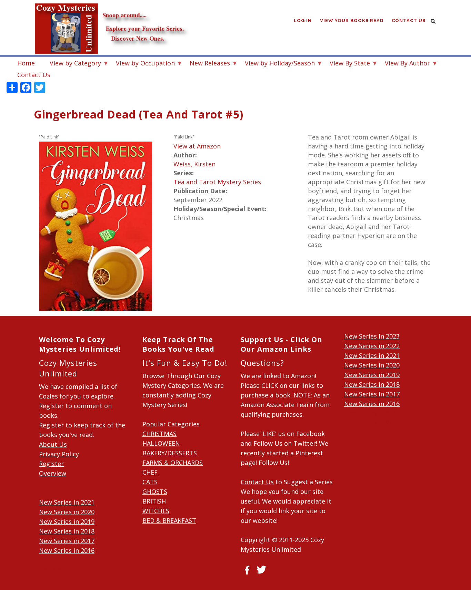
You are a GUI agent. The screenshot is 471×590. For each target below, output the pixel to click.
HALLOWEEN (161, 443)
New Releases (206, 64)
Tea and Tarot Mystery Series (217, 182)
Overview (52, 473)
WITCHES (155, 511)
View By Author (404, 64)
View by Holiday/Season (276, 64)
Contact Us (408, 20)
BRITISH (154, 501)
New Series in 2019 (66, 521)
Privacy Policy (59, 454)
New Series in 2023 (372, 336)
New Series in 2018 (66, 531)
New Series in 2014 (66, 570)
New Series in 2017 (66, 541)
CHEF (150, 472)
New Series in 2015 (66, 560)
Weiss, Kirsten (194, 164)
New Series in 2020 (66, 512)
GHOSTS (154, 491)
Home (26, 63)
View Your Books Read (351, 20)
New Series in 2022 (372, 346)
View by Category (72, 64)
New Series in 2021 (66, 502)
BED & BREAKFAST (169, 520)
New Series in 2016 (66, 550)
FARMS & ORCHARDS (172, 462)
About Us (53, 444)
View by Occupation (142, 64)
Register (51, 463)
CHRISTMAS (159, 433)
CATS (150, 482)
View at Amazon (197, 146)
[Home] (111, 14)
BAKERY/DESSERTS (169, 453)
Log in (303, 20)
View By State (346, 64)
